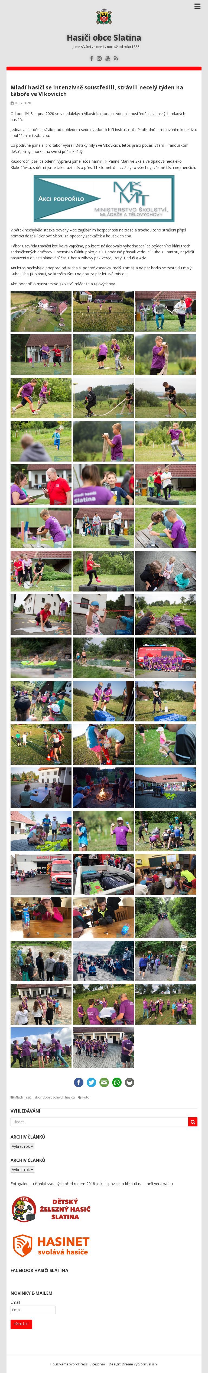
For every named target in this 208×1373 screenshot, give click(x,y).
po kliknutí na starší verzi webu (146, 1183)
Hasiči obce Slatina (104, 37)
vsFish (152, 1364)
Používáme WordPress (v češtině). (77, 1364)
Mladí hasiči (23, 1097)
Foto (85, 1097)
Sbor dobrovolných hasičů (54, 1097)
